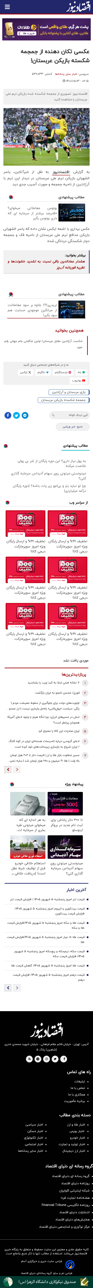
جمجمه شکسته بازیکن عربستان (63, 400)
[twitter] (55, 1059)
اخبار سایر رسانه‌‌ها (30, 1151)
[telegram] (37, 1059)
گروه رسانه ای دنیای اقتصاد (71, 1176)
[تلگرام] (25, 415)
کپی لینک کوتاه (78, 415)
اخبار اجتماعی (34, 1144)
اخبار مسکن (35, 1131)
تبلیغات (79, 1081)
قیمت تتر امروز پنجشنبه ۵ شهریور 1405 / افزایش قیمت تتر (47, 899)
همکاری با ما (76, 1095)
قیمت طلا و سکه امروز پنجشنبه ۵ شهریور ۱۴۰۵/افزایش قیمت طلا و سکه (45, 925)
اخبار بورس (77, 1131)
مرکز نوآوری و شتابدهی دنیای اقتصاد (64, 1227)
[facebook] (64, 1059)
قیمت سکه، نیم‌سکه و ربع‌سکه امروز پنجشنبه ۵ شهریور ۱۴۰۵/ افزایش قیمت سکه (49, 953)
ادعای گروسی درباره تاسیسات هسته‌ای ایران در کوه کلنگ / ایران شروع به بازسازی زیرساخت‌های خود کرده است (44, 744)
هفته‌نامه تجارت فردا (75, 1198)
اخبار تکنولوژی (33, 1138)
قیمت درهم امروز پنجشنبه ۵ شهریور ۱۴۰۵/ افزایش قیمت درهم (48, 977)
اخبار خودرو (77, 1138)
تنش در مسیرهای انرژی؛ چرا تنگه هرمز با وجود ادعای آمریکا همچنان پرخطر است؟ (43, 720)
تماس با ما (78, 1088)
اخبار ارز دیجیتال (73, 1151)
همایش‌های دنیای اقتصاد (72, 1219)
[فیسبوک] (8, 415)
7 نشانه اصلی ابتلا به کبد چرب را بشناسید (53, 683)
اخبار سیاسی (34, 1125)
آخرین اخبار (76, 890)
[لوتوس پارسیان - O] (46, 1282)
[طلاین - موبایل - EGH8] (46, 29)
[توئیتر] (16, 415)
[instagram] (46, 1059)
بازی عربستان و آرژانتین (69, 392)
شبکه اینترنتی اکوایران (74, 1191)
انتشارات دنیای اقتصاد (74, 1212)
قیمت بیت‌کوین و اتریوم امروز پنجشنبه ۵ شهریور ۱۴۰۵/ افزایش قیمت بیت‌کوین (49, 911)
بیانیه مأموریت (74, 1101)
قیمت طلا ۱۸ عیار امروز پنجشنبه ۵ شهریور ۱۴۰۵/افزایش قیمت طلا (45, 939)
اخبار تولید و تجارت (72, 1144)
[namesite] (78, 7)
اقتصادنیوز (61, 172)
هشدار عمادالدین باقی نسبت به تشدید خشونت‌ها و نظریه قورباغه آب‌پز (46, 264)
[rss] (29, 1059)
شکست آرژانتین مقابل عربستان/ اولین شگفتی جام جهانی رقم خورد (43, 344)
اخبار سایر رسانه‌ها (66, 74)
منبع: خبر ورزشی (73, 427)
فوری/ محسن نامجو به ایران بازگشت (57, 693)
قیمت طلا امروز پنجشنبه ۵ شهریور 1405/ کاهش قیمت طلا (47, 966)
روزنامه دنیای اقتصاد (75, 1183)
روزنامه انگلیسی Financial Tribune (66, 1205)
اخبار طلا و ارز (76, 1125)
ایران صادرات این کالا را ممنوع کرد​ (58, 731)
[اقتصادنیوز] (46, 1030)
